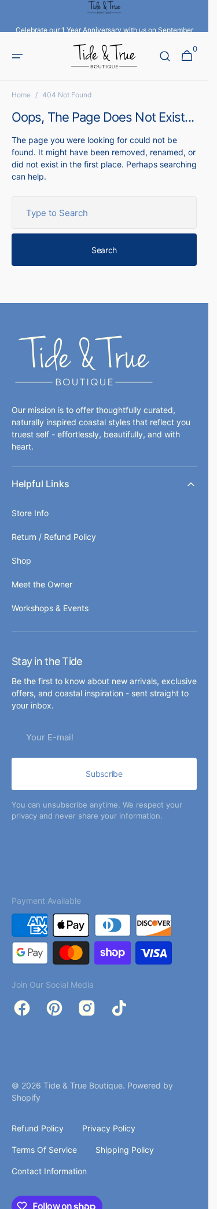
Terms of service (44, 1150)
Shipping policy (124, 1150)
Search (104, 250)
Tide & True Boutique (83, 1085)
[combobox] (104, 212)
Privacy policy (108, 1128)
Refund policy (38, 1128)
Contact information (49, 1171)
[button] (17, 56)
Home (21, 94)
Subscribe (104, 774)
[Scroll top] (194, 1195)
